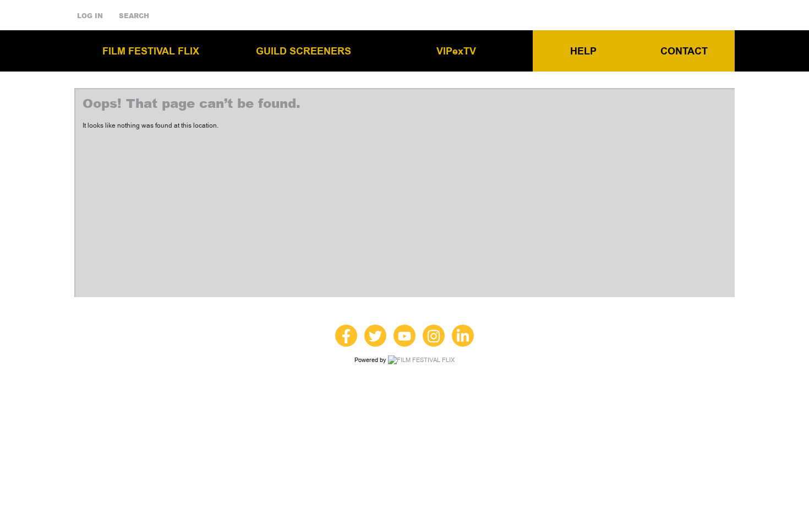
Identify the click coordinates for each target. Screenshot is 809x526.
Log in (90, 16)
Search (134, 16)
